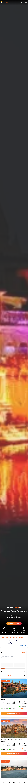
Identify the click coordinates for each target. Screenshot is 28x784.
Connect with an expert (14, 713)
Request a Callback (14, 624)
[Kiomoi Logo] (4, 2)
